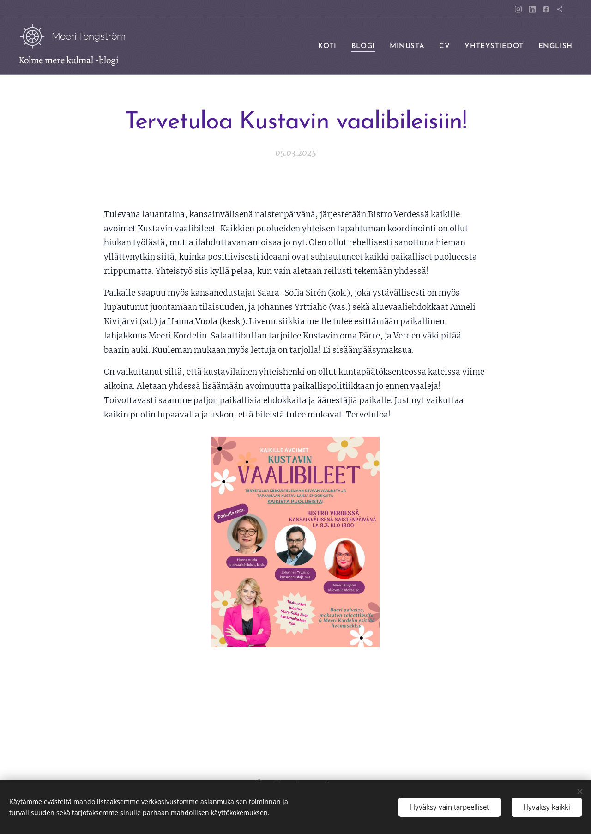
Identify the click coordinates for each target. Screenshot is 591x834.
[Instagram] (518, 9)
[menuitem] (330, 46)
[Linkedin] (532, 9)
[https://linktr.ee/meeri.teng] (560, 9)
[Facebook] (546, 9)
